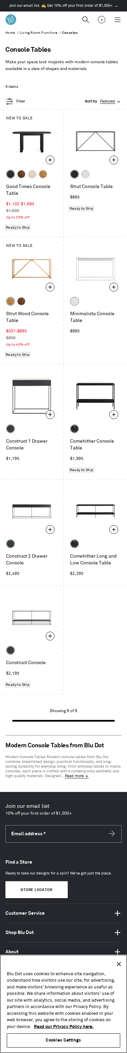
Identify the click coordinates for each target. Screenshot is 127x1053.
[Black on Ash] (10, 174)
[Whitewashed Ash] (32, 174)
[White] (85, 174)
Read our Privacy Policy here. (63, 1027)
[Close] (118, 964)
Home (10, 32)
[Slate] (74, 174)
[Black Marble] (74, 428)
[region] (63, 1004)
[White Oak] (43, 174)
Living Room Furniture (39, 32)
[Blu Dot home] (10, 19)
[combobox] (103, 101)
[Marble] (74, 301)
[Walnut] (21, 174)
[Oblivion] (10, 428)
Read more (74, 776)
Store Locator (36, 890)
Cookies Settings (63, 1040)
